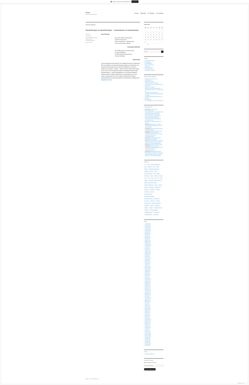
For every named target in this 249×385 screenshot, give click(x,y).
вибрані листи (157, 187)
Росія (145, 178)
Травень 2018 (147, 252)
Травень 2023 (147, 231)
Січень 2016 (147, 264)
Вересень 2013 (148, 293)
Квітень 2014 (147, 286)
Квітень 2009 (147, 342)
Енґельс (151, 171)
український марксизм (156, 203)
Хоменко (160, 184)
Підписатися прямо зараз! (150, 369)
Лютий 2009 (147, 345)
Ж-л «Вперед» (151, 13)
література (146, 191)
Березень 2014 (148, 287)
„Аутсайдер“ (156, 205)
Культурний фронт (148, 63)
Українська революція (148, 184)
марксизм (152, 191)
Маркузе (156, 175)
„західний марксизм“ (148, 212)
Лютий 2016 (147, 263)
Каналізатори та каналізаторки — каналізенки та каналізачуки (112, 30)
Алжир (157, 166)
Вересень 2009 (148, 335)
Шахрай (146, 187)
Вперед (88, 12)
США (152, 178)
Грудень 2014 (147, 278)
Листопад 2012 (148, 297)
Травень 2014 (147, 285)
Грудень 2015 (147, 266)
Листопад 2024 (148, 227)
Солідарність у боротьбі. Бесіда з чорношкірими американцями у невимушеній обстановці (154, 94)
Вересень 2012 (148, 300)
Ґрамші (151, 205)
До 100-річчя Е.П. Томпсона (150, 121)
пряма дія (93, 40)
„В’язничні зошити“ (158, 207)
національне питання (148, 198)
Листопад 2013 (148, 290)
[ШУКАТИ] (162, 52)
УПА (161, 178)
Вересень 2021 (148, 237)
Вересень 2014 (148, 282)
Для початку (135, 1)
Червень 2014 (147, 283)
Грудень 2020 (147, 240)
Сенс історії (147, 66)
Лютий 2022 (147, 234)
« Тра (148, 44)
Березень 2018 (148, 253)
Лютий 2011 (147, 316)
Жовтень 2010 (148, 320)
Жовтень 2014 (148, 281)
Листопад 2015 (148, 267)
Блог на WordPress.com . (94, 378)
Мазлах (158, 173)
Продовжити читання (106, 79)
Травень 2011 (147, 312)
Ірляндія (149, 166)
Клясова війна (88, 35)
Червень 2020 (147, 242)
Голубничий (146, 171)
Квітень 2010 (147, 326)
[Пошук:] (152, 51)
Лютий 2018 (147, 255)
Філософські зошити (149, 68)
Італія (154, 166)
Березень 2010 (148, 327)
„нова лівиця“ (156, 212)
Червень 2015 (147, 270)
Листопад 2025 (148, 225)
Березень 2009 (148, 343)
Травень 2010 (147, 324)
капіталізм (146, 189)
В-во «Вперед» (159, 13)
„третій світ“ (156, 214)
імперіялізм (146, 205)
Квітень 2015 (147, 272)
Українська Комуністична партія (155, 180)
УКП (158, 178)
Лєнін (155, 173)
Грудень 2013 (147, 289)
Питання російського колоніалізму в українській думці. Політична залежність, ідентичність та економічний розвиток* (154, 142)
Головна (136, 13)
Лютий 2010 (147, 328)
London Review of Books (155, 164)
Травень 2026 (147, 223)
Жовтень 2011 (148, 308)
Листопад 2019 (148, 245)
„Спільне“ (87, 37)
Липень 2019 (147, 246)
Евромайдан (91, 37)
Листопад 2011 (148, 307)
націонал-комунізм (148, 194)
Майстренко (146, 175)
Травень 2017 (147, 259)
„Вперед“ (146, 207)
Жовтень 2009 (148, 334)
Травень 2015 (147, 271)
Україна (146, 180)
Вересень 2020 (148, 241)
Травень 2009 (147, 341)
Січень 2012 (147, 304)
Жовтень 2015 (148, 268)
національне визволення (149, 196)
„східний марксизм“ (148, 214)
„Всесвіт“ (151, 207)
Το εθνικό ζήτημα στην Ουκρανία (151, 118)
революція (152, 200)
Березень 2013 (148, 294)
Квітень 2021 (147, 238)
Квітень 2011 (147, 313)
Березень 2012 (148, 301)
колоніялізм (152, 189)
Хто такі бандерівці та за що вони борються (154, 100)
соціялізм (158, 200)
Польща (160, 175)
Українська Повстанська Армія (150, 182)
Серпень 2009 (147, 337)
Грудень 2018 (147, 249)
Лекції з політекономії (149, 64)
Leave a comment (89, 42)
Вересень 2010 (148, 322)
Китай (156, 171)
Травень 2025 (147, 226)
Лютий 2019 (147, 248)
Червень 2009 (147, 339)
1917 (145, 164)
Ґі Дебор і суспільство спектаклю (151, 82)
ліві (90, 40)
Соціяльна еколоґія (149, 67)
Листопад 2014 (148, 279)
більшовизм (151, 187)
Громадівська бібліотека (150, 353)
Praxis (145, 166)
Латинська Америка (148, 173)
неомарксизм (156, 198)
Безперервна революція (150, 60)
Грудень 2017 (147, 256)
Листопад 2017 (148, 257)
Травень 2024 (147, 229)
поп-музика (146, 200)
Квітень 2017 (147, 260)
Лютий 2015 (147, 275)
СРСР (149, 178)
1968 (148, 164)
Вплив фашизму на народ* (156, 151)
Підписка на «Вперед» (148, 360)
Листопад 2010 (148, 319)
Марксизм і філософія (149, 81)
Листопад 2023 (148, 230)
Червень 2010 (147, 323)
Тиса (155, 178)
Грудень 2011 (147, 305)
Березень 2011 (148, 315)
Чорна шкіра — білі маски (150, 70)
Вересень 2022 (148, 233)
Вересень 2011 (148, 309)
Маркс (152, 175)
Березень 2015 (148, 274)
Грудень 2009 (147, 331)
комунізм (158, 189)
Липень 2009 (147, 338)
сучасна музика (147, 203)
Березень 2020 (148, 244)
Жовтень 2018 (148, 251)
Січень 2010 (147, 330)
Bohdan (146, 152)
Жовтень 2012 (148, 298)
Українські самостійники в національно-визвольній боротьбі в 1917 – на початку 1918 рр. (154, 90)
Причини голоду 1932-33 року (156, 144)
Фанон (156, 184)
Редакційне (143, 13)
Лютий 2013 (147, 296)
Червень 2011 (147, 311)
